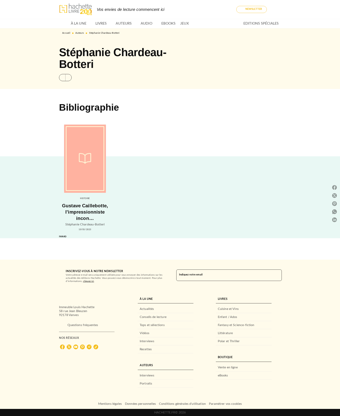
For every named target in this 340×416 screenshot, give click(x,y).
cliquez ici (88, 281)
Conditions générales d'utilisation (182, 403)
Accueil (66, 33)
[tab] (63, 23)
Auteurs (79, 33)
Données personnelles (140, 403)
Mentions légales (110, 403)
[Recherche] (276, 9)
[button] (251, 9)
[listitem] (62, 347)
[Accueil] (75, 9)
